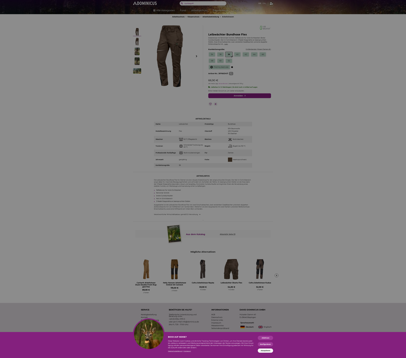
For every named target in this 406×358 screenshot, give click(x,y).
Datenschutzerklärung (175, 351)
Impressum (187, 351)
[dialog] (203, 179)
